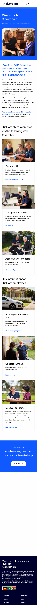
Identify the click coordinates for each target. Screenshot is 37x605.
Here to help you (18, 447)
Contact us (9, 226)
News (22, 599)
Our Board (6, 603)
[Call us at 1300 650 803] (29, 4)
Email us (8, 375)
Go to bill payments (12, 179)
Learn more (9, 427)
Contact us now (18, 464)
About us (6, 599)
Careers (23, 603)
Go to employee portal (13, 331)
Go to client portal (11, 270)
